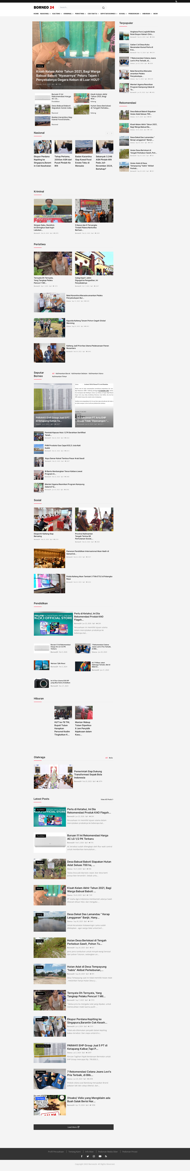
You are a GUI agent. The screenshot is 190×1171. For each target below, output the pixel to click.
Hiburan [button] (146, 14)
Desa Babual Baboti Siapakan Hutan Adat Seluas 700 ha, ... (89, 863)
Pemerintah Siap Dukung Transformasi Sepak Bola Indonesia (88, 774)
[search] (103, 7)
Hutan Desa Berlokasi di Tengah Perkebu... (101, 106)
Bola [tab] (111, 758)
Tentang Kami (75, 1151)
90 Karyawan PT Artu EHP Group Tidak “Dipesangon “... (93, 419)
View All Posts (106, 799)
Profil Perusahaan (56, 1151)
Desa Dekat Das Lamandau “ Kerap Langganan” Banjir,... (142, 138)
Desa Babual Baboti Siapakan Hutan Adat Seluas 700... (143, 112)
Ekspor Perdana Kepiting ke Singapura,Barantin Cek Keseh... (87, 1021)
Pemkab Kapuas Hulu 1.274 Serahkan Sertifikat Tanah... (65, 433)
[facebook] (82, 1156)
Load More (72, 1127)
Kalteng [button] (56, 14)
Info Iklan (89, 1151)
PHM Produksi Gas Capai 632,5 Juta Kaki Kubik (63, 446)
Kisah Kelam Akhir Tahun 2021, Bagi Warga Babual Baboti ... (89, 889)
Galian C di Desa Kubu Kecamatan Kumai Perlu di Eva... (141, 47)
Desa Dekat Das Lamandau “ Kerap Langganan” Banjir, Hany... (88, 916)
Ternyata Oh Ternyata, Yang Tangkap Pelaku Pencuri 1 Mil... (43, 280)
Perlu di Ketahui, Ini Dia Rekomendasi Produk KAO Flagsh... (88, 616)
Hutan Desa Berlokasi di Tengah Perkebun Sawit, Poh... (143, 151)
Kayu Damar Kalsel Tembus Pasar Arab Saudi (64, 458)
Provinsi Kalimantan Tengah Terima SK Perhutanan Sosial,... (84, 536)
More (155, 14)
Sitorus (38, 84)
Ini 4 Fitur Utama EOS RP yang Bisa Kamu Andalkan (60, 682)
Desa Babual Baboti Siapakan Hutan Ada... (62, 106)
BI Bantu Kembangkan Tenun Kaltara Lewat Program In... (63, 472)
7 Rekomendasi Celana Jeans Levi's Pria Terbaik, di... (143, 59)
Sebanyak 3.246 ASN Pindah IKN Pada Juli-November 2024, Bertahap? (83, 162)
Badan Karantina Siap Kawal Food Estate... (62, 118)
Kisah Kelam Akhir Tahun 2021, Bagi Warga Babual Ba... (143, 125)
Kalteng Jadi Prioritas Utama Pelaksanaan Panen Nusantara (87, 347)
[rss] (106, 1156)
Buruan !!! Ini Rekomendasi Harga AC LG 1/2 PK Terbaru (61, 647)
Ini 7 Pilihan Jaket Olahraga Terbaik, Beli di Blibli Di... (101, 665)
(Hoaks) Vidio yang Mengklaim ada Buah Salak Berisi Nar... (88, 1099)
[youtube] (100, 1156)
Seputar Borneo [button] (108, 14)
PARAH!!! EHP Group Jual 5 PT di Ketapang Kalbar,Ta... (53, 419)
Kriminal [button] (68, 14)
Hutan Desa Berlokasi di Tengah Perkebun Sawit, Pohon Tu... (86, 942)
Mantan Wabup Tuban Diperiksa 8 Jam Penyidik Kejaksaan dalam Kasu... (83, 728)
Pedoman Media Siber (108, 1151)
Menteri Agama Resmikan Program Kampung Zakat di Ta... (64, 485)
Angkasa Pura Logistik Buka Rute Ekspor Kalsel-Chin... (142, 33)
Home (36, 14)
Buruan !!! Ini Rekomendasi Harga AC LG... (61, 96)
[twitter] (88, 1156)
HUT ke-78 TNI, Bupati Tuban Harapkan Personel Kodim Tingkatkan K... (62, 728)
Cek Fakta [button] (92, 14)
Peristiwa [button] (79, 14)
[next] (110, 55)
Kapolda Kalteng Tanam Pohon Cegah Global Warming (86, 322)
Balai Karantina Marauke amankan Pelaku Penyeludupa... (141, 73)
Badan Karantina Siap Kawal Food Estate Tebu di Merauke (63, 161)
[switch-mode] (176, 1)
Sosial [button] (122, 14)
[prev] (36, 55)
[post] (73, 55)
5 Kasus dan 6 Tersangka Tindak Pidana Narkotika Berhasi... (86, 227)
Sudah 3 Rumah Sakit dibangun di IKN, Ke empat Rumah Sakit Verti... (104, 162)
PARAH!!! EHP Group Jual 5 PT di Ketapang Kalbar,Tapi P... (87, 1047)
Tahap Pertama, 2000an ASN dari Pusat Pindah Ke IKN (42, 161)
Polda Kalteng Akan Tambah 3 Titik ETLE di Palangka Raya (89, 577)
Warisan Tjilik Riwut (58, 663)
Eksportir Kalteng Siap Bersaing (44, 535)
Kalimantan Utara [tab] (96, 373)
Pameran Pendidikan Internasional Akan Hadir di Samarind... (87, 552)
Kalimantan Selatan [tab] (79, 373)
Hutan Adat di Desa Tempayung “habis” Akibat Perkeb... (142, 165)
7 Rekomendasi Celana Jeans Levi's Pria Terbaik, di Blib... (101, 647)
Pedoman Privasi (129, 1151)
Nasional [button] (44, 14)
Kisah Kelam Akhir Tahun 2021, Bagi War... (99, 96)
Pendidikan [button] (133, 14)
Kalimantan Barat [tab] (63, 373)
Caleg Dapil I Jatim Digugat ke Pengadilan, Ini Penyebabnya (86, 280)
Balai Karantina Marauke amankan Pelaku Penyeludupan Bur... (84, 296)
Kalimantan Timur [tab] (59, 376)
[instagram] (94, 1156)
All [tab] (53, 373)
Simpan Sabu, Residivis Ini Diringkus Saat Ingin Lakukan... (44, 227)
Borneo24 (37, 233)
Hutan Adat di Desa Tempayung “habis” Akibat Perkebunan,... (87, 968)
